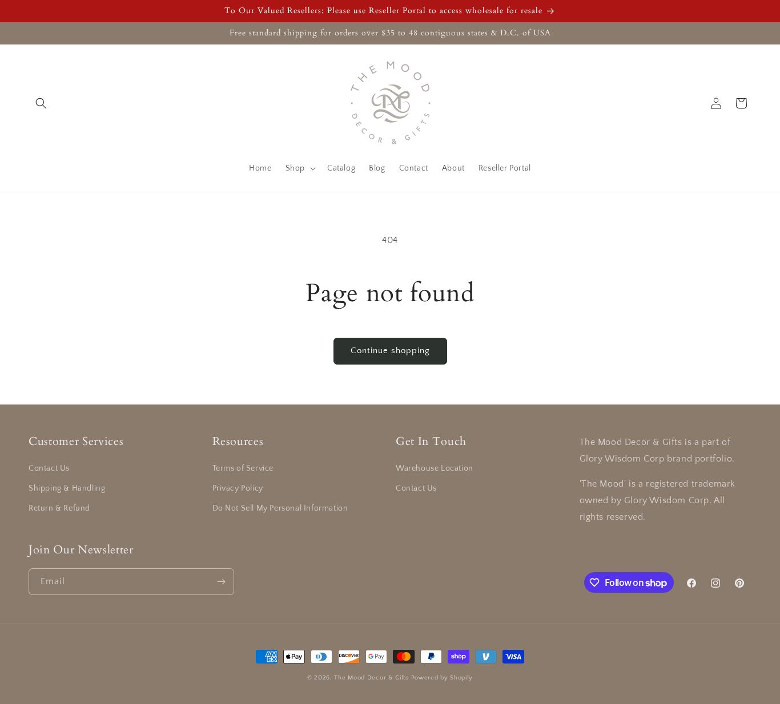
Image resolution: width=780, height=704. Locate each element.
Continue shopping (390, 350)
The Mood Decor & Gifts (371, 677)
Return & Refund (59, 508)
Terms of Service (243, 468)
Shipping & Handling (67, 488)
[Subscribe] (221, 581)
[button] (41, 103)
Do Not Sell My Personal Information (280, 508)
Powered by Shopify (442, 677)
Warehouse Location (434, 468)
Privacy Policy (237, 488)
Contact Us (49, 468)
